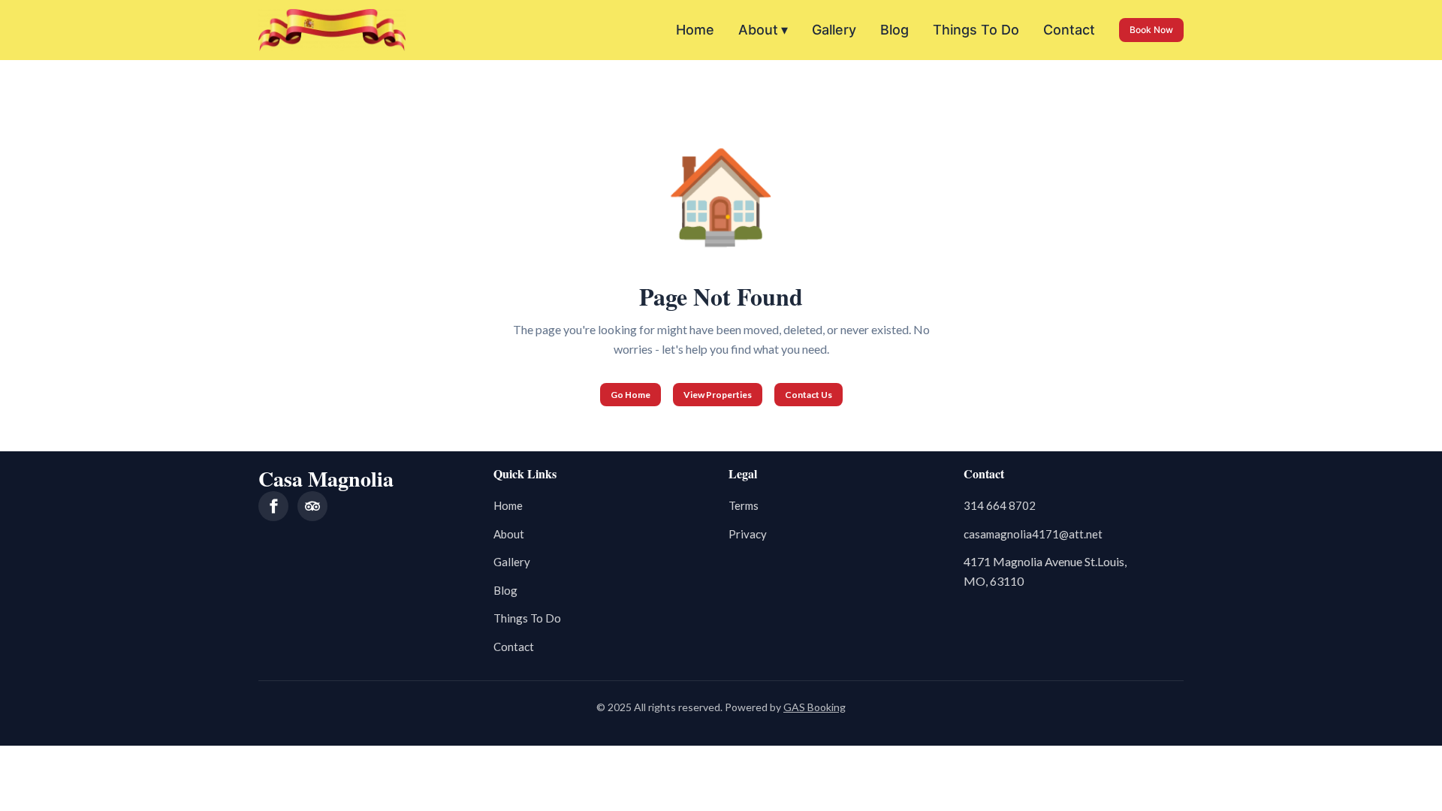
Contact (1069, 30)
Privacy (748, 534)
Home (695, 30)
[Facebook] (273, 506)
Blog (894, 30)
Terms (744, 505)
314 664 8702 (1000, 505)
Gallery (834, 30)
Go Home (630, 394)
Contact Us (808, 394)
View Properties (717, 394)
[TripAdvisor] (312, 506)
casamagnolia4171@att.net (1033, 534)
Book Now (1151, 29)
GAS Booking (814, 707)
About (763, 30)
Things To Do (976, 30)
